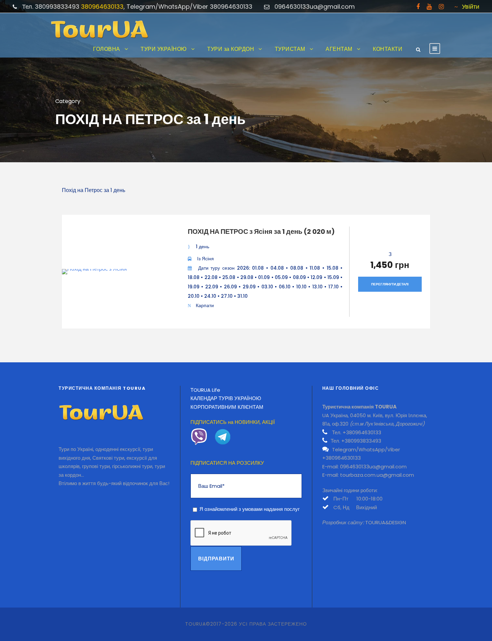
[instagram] (441, 6)
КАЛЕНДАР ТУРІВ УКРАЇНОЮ (225, 398)
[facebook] (418, 6)
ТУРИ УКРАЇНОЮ (164, 49)
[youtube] (429, 6)
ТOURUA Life (205, 389)
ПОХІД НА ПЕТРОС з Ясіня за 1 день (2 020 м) (261, 231)
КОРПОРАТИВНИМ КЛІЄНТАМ (226, 406)
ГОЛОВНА (106, 49)
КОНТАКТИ (387, 49)
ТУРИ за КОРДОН (230, 49)
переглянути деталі (390, 284)
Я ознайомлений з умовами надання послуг (249, 509)
